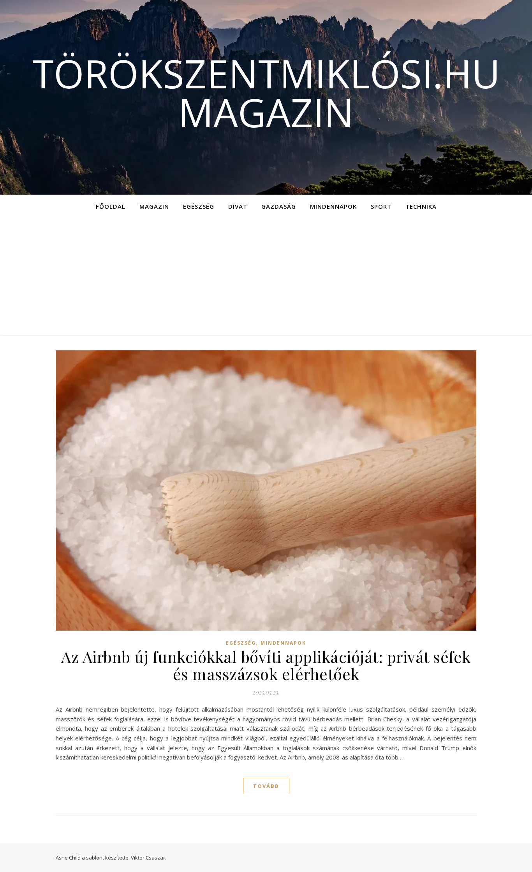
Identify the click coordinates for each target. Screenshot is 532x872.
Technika (421, 206)
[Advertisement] (266, 276)
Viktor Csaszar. (148, 857)
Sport (381, 206)
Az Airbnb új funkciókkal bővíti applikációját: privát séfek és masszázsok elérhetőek (266, 665)
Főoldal (110, 206)
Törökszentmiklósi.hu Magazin (266, 93)
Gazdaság (278, 206)
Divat (237, 206)
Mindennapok (333, 206)
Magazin (154, 206)
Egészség (198, 206)
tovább (266, 785)
